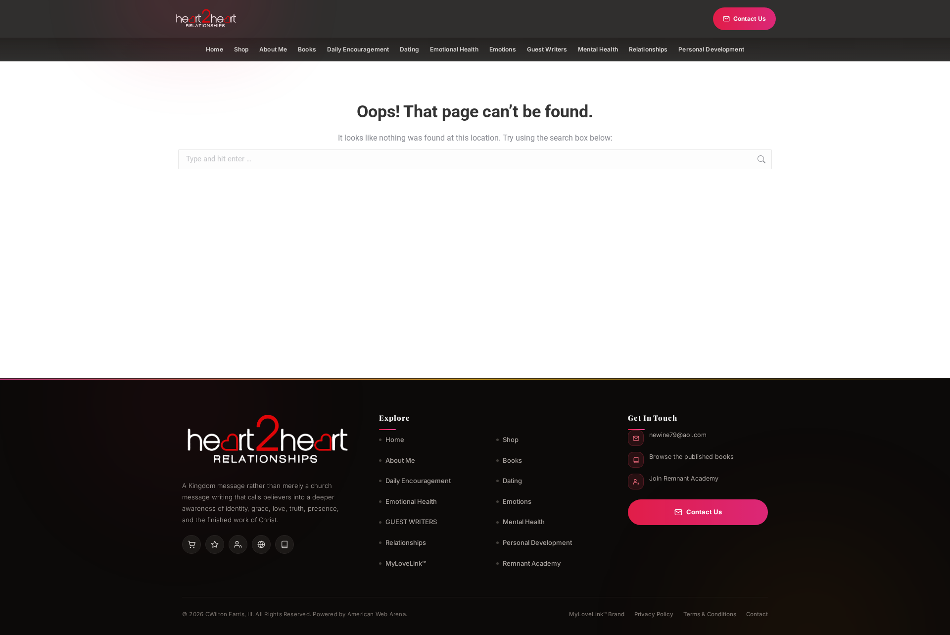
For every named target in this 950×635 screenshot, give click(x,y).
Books (307, 49)
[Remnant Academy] (238, 544)
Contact (757, 614)
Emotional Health (454, 49)
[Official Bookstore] (261, 544)
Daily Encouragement (358, 49)
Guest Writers (547, 49)
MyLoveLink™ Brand (596, 614)
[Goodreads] (214, 544)
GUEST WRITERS (411, 522)
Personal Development (711, 49)
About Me (273, 49)
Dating (409, 49)
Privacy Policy (653, 614)
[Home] (206, 18)
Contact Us (749, 18)
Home (214, 49)
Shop (241, 49)
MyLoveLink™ (405, 563)
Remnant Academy (532, 563)
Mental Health (598, 49)
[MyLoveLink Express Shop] (284, 544)
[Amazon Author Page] (191, 544)
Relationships (648, 49)
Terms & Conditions (709, 614)
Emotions (502, 49)
